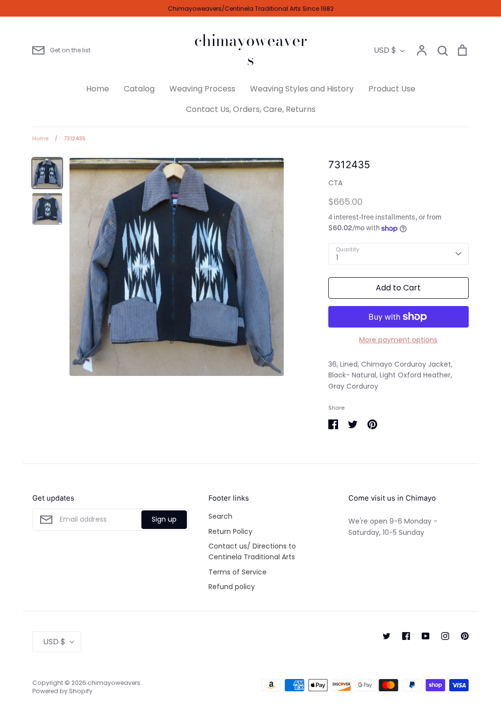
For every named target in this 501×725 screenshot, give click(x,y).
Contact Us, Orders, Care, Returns (251, 109)
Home (97, 88)
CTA (335, 183)
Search (220, 516)
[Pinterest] (465, 636)
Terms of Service (237, 572)
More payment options (398, 340)
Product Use (391, 88)
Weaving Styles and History (302, 88)
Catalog (139, 88)
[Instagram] (445, 636)
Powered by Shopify (62, 691)
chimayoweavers (250, 50)
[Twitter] (386, 636)
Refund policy (231, 587)
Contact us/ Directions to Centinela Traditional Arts (252, 551)
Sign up (164, 519)
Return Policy (230, 531)
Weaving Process (202, 88)
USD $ (385, 50)
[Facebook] (406, 636)
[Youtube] (425, 636)
